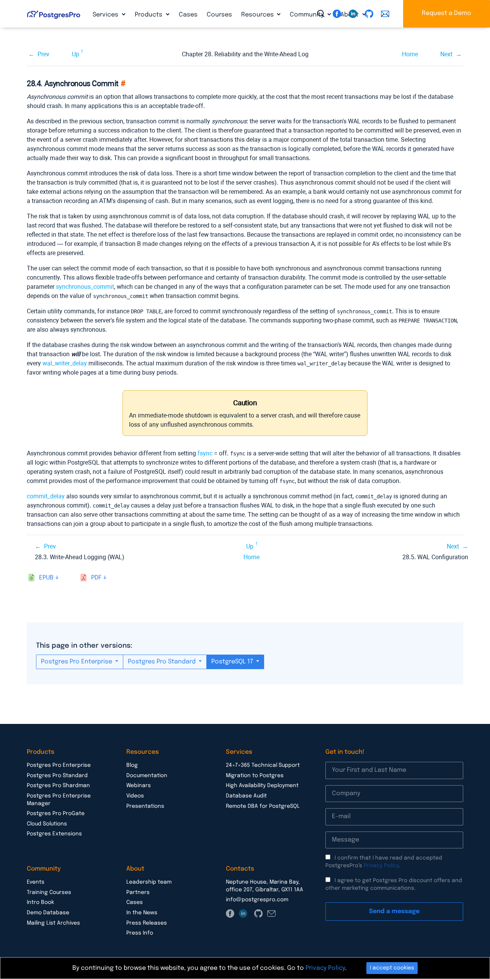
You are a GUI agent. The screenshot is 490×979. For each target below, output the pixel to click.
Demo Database (48, 912)
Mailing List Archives (53, 923)
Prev (43, 54)
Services (106, 14)
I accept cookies (392, 968)
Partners (138, 892)
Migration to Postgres (255, 775)
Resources (258, 14)
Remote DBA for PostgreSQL (263, 806)
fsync (205, 453)
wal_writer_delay (64, 363)
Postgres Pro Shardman (58, 785)
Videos (135, 796)
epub (46, 578)
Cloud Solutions (47, 824)
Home (410, 54)
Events (35, 882)
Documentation (146, 775)
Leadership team (149, 882)
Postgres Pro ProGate (56, 813)
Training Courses (49, 892)
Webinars (138, 785)
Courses (219, 14)
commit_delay (46, 496)
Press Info (139, 933)
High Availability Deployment (262, 785)
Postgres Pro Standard (162, 661)
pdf (96, 578)
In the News (141, 912)
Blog (132, 765)
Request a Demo (446, 13)
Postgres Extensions (54, 834)
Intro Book (40, 902)
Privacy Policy (381, 865)
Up (75, 54)
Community (307, 14)
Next (446, 54)
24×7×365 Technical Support (263, 765)
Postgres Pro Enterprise (77, 661)
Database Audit (246, 796)
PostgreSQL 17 (233, 661)
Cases (188, 14)
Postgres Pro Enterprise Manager (59, 799)
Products (149, 14)
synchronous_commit (85, 286)
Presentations (145, 806)
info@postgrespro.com (257, 899)
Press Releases (146, 923)
